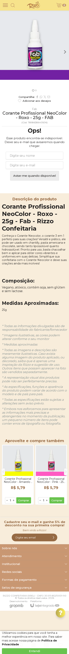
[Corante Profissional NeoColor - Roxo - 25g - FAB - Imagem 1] (34, 45)
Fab (34, 109)
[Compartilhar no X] (45, 97)
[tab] (33, 90)
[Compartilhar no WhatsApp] (41, 97)
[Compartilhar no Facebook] (37, 97)
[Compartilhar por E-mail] (48, 97)
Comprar (23, 500)
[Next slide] (64, 52)
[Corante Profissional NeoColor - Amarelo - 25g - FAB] (18, 475)
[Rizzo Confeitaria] (33, 5)
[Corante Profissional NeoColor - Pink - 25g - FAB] (51, 475)
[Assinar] (53, 537)
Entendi (34, 651)
